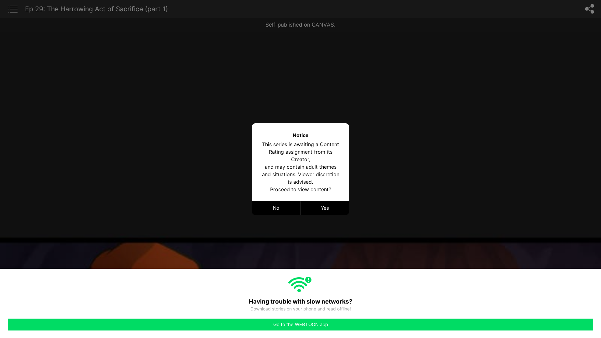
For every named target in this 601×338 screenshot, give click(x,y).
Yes (325, 208)
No (276, 208)
